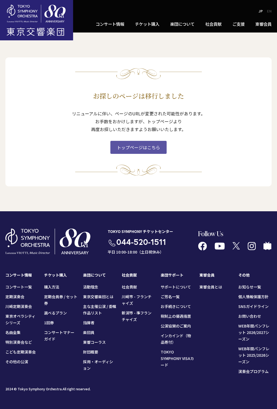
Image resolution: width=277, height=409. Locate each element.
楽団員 (88, 332)
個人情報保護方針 (253, 296)
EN (269, 11)
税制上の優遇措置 (176, 316)
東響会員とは (210, 287)
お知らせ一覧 (249, 287)
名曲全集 (13, 332)
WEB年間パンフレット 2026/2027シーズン (253, 332)
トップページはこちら (138, 147)
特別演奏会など (18, 342)
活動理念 (90, 287)
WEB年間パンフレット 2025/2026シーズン (253, 355)
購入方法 (51, 287)
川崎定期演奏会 (18, 306)
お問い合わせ (249, 316)
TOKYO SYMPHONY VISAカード (177, 358)
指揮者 (88, 322)
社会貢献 (129, 287)
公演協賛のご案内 (176, 326)
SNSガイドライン (253, 306)
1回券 (49, 322)
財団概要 (90, 352)
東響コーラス (94, 342)
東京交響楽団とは (98, 296)
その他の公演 (16, 361)
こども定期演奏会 (20, 352)
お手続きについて (176, 306)
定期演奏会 (14, 296)
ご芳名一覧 (170, 296)
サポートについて (176, 287)
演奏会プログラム (253, 371)
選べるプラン (55, 313)
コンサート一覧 (18, 287)
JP (261, 11)
